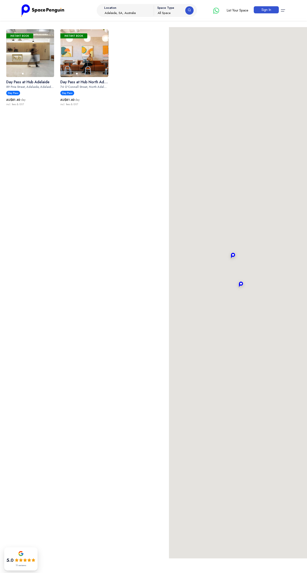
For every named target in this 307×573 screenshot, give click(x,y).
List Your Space (237, 10)
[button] (240, 284)
